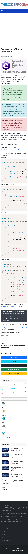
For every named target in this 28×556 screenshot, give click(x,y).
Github (14, 384)
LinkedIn (14, 361)
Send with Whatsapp (14, 369)
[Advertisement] (14, 30)
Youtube (13, 392)
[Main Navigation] (25, 10)
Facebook (14, 357)
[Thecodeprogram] (2, 10)
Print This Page (14, 373)
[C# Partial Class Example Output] (14, 306)
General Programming (6, 56)
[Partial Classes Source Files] (14, 149)
